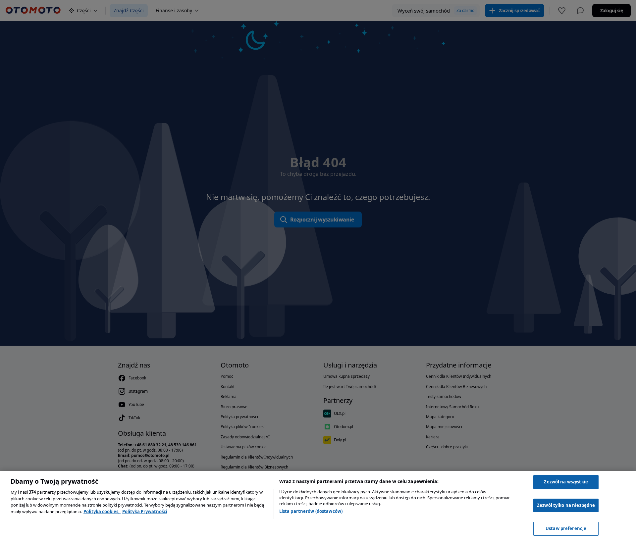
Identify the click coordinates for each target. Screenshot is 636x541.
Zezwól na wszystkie (566, 482)
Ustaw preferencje (566, 528)
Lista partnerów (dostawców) (311, 511)
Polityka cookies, (102, 512)
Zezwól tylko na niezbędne (566, 505)
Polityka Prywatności (144, 512)
